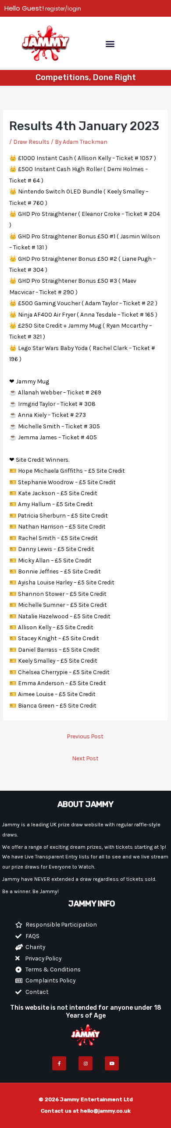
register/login (62, 8)
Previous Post (85, 736)
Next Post (85, 758)
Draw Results (31, 141)
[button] (110, 43)
